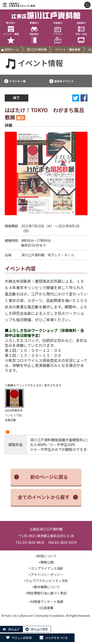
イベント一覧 (17, 81)
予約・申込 (81, 34)
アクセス (58, 34)
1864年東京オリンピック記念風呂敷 (14, 415)
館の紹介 (11, 22)
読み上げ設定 (39, 629)
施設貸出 (34, 34)
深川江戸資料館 (37, 49)
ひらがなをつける (56, 638)
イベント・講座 (11, 34)
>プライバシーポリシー (46, 574)
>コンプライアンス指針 (46, 568)
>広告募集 (46, 607)
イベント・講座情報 (67, 49)
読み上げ (14, 629)
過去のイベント (64, 81)
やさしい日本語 (22, 638)
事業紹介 (34, 22)
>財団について (46, 556)
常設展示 (58, 22)
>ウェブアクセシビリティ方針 (46, 580)
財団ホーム (11, 49)
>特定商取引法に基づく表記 (46, 593)
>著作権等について (46, 586)
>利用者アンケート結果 (46, 601)
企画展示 (81, 22)
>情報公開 (46, 562)
